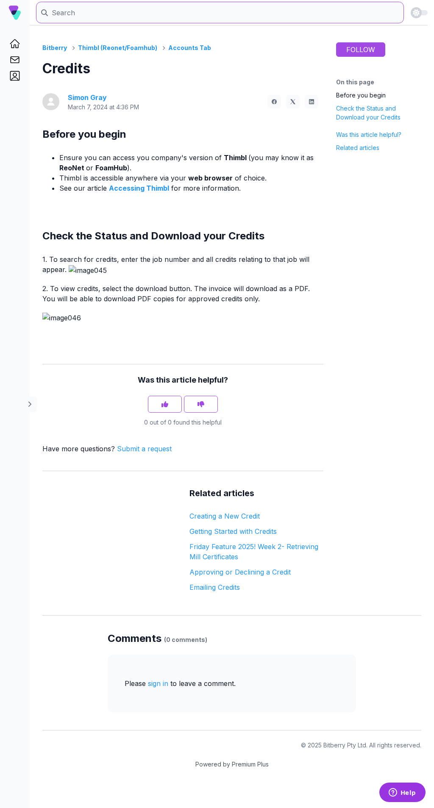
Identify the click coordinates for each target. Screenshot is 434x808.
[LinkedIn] (311, 101)
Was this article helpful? (368, 134)
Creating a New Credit (224, 516)
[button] (14, 76)
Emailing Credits (214, 587)
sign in (158, 683)
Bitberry (54, 47)
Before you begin (361, 95)
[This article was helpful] (165, 404)
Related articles (357, 147)
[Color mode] (419, 12)
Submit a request (144, 448)
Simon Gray (87, 97)
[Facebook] (274, 101)
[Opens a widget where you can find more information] (402, 793)
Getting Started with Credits (233, 531)
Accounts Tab (189, 47)
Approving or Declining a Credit (240, 572)
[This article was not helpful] (201, 404)
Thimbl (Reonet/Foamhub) (117, 47)
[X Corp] (293, 101)
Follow (360, 49)
